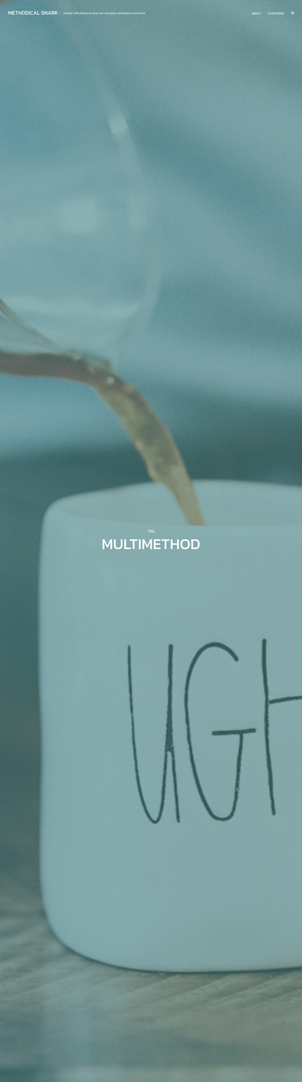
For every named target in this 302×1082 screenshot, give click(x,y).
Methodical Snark (33, 13)
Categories (276, 13)
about (256, 13)
